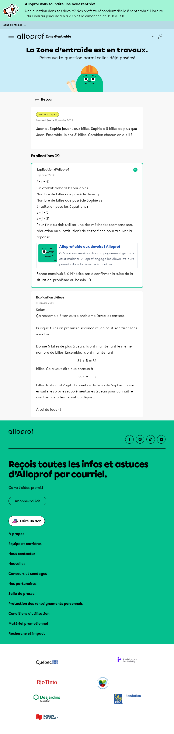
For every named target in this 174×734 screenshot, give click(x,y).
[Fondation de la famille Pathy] (127, 663)
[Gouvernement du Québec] (46, 663)
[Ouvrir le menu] (11, 36)
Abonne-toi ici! (27, 501)
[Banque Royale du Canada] (127, 699)
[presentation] (87, 361)
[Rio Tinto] (46, 683)
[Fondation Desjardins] (46, 699)
